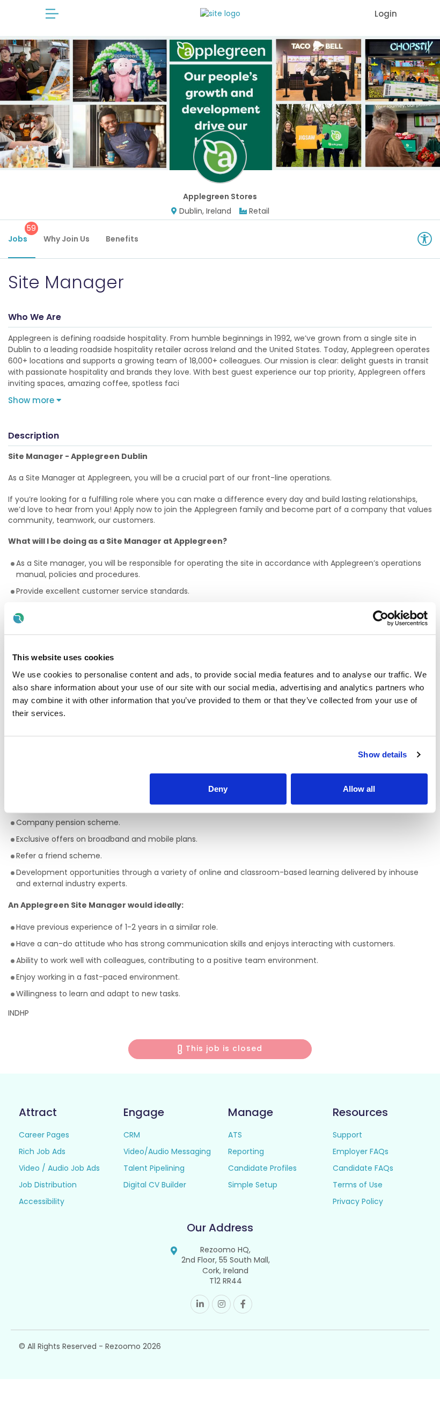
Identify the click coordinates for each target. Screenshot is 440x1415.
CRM (131, 1134)
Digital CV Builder (154, 1184)
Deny (218, 788)
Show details (382, 754)
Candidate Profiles (262, 1168)
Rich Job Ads (42, 1151)
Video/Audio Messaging (167, 1151)
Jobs (21, 233)
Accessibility (41, 1201)
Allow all (359, 788)
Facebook (242, 1304)
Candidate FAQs (363, 1168)
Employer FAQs (360, 1151)
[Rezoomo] (220, 13)
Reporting (246, 1151)
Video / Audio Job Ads (59, 1168)
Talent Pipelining (154, 1168)
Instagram (221, 1304)
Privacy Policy (358, 1201)
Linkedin (199, 1304)
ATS (235, 1134)
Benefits (122, 239)
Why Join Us (66, 239)
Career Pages (44, 1134)
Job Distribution (48, 1184)
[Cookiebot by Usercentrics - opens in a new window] (381, 618)
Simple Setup (252, 1184)
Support (347, 1134)
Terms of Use (358, 1184)
